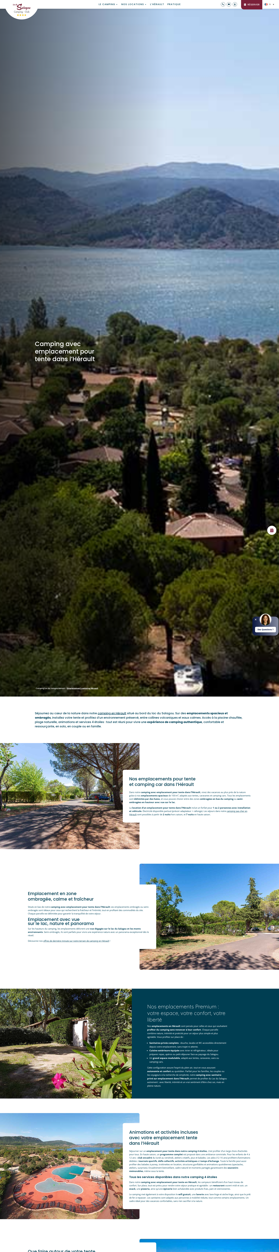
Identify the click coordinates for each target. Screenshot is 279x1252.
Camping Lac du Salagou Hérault (50, 688)
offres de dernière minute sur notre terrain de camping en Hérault (76, 940)
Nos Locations (132, 4)
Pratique (174, 4)
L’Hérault (157, 4)
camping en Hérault (112, 713)
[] (271, 534)
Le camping (107, 4)
